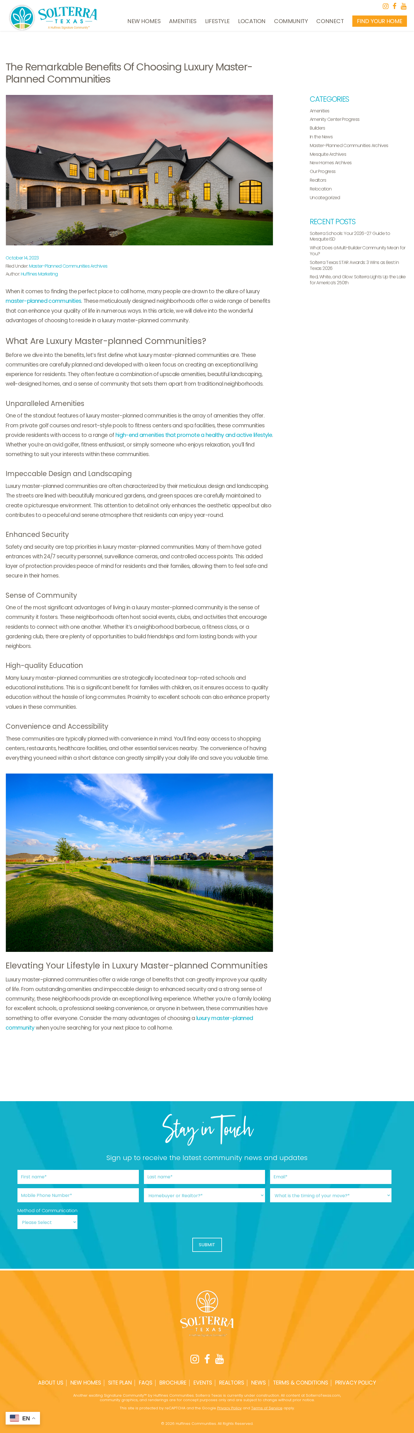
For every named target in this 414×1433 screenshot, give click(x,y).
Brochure (172, 1383)
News (258, 1383)
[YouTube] (403, 6)
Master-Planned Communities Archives (68, 266)
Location (252, 21)
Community (291, 21)
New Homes (144, 21)
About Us (50, 1383)
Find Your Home (379, 21)
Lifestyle (217, 21)
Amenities (182, 21)
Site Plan (120, 1383)
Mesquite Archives (328, 154)
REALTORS (231, 1383)
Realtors (318, 180)
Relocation (321, 189)
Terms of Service (266, 1408)
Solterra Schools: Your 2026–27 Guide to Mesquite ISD (350, 236)
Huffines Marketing (39, 274)
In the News (321, 137)
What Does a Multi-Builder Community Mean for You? (358, 251)
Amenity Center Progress (334, 119)
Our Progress (322, 171)
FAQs (145, 1383)
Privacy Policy (355, 1383)
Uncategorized (325, 197)
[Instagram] (385, 6)
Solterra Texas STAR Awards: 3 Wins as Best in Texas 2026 (354, 265)
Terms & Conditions (300, 1383)
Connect (330, 21)
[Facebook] (394, 6)
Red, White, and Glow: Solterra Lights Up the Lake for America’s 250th (358, 280)
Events (202, 1383)
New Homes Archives (330, 162)
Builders (317, 128)
